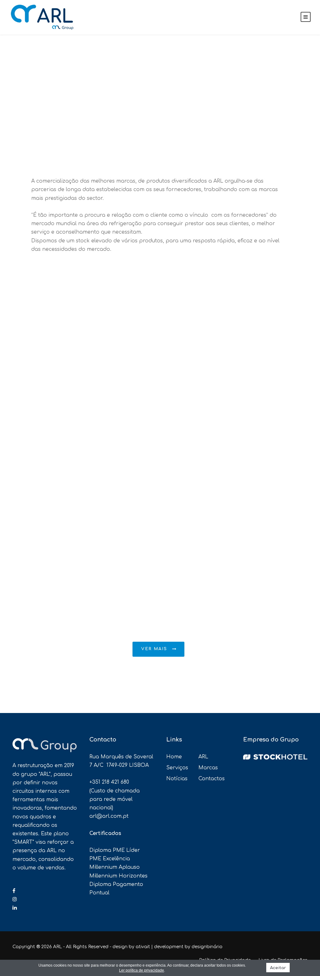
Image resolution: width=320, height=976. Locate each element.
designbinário (207, 946)
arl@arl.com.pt (108, 816)
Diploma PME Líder (114, 850)
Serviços (177, 768)
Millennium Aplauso (114, 867)
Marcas (208, 768)
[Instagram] (14, 899)
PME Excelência (109, 859)
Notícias (177, 778)
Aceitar (278, 967)
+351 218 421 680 (109, 782)
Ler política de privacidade (141, 970)
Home (174, 757)
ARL (203, 757)
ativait (143, 946)
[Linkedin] (14, 908)
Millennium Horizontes (118, 876)
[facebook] (13, 891)
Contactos (211, 778)
